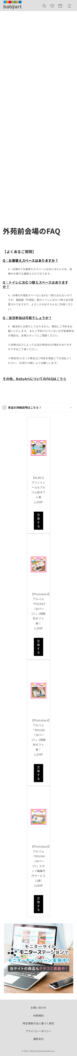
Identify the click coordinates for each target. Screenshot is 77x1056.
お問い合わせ (38, 1007)
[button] (44, 6)
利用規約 (38, 1015)
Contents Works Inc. (45, 1050)
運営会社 (38, 1039)
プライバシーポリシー (38, 1031)
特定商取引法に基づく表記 (38, 1023)
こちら (61, 378)
